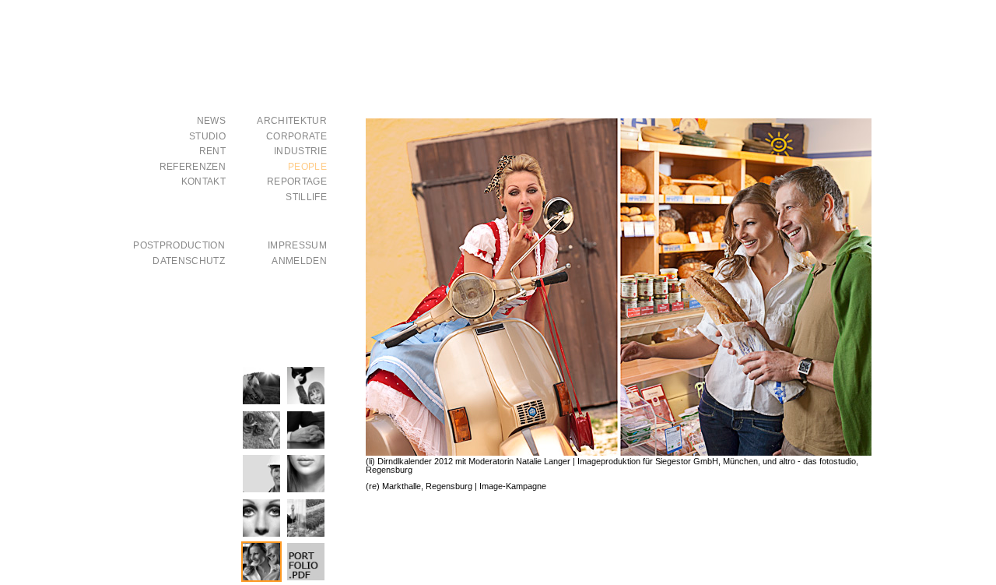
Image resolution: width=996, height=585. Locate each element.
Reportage (297, 182)
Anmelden (299, 261)
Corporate (296, 136)
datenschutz (189, 261)
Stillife (306, 197)
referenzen (193, 167)
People (307, 167)
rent (212, 151)
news (211, 121)
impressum (297, 245)
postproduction (179, 245)
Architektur (292, 121)
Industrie (300, 151)
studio (207, 136)
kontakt (203, 182)
